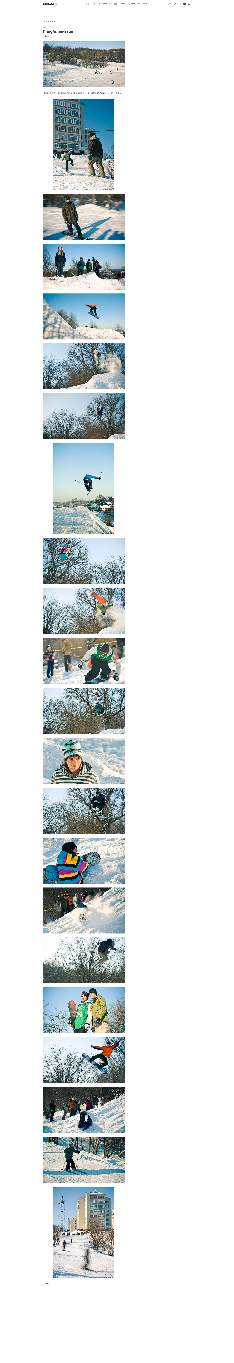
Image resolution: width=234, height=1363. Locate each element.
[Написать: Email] (180, 4)
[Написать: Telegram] (184, 4)
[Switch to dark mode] (175, 4)
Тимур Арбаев (50, 4)
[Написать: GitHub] (189, 4)
